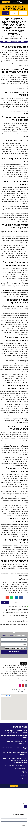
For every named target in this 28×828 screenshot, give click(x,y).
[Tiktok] (26, 685)
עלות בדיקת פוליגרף (21, 820)
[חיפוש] (25, 806)
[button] (20, 597)
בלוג (22, 37)
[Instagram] (20, 685)
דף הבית (26, 37)
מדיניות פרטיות (14, 648)
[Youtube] (23, 685)
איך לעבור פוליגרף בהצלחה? (19, 814)
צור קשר (24, 825)
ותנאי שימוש (8, 648)
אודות (24, 811)
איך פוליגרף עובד (22, 817)
